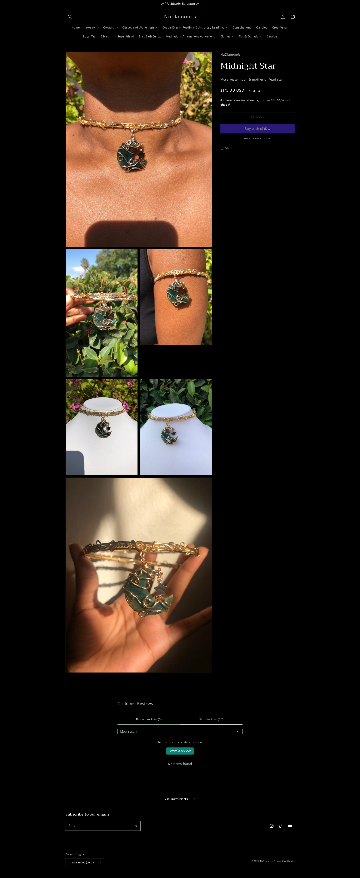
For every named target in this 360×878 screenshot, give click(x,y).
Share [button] (229, 148)
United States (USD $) (82, 862)
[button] (70, 16)
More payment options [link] (257, 138)
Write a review (180, 751)
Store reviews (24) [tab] (211, 719)
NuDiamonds (267, 861)
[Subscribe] (135, 825)
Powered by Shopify (284, 861)
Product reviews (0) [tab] (149, 719)
